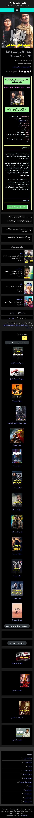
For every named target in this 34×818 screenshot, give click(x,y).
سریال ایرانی (28, 770)
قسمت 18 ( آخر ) (17, 740)
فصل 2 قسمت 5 (17, 576)
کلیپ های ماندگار (17, 3)
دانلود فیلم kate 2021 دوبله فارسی (13, 302)
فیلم (28, 67)
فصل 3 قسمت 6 (17, 554)
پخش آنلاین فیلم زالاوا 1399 (16, 217)
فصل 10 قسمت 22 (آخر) (17, 379)
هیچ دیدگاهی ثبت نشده (24, 63)
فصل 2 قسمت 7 (17, 487)
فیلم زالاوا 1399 (12, 221)
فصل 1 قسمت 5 (17, 445)
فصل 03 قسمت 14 (17, 663)
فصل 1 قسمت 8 (17, 466)
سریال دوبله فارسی (26, 782)
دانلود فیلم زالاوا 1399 (25, 221)
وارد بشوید (11, 318)
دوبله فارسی (19, 268)
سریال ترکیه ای (27, 774)
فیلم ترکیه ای (28, 794)
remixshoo (17, 60)
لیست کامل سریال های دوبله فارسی (17, 626)
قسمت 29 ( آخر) (17, 690)
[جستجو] (24, 338)
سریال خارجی (27, 778)
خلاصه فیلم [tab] (25, 147)
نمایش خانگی (16, 67)
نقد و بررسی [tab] (25, 200)
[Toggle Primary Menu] (17, 10)
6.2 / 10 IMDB (22, 121)
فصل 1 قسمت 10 (17, 401)
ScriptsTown (24, 815)
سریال (30, 766)
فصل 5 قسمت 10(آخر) (17, 363)
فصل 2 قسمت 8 (17, 598)
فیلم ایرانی (23, 67)
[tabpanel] (17, 174)
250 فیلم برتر (28, 758)
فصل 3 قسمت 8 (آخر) (17, 717)
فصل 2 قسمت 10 (17, 620)
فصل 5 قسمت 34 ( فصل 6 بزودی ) (17, 423)
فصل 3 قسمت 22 (17, 532)
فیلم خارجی (28, 797)
